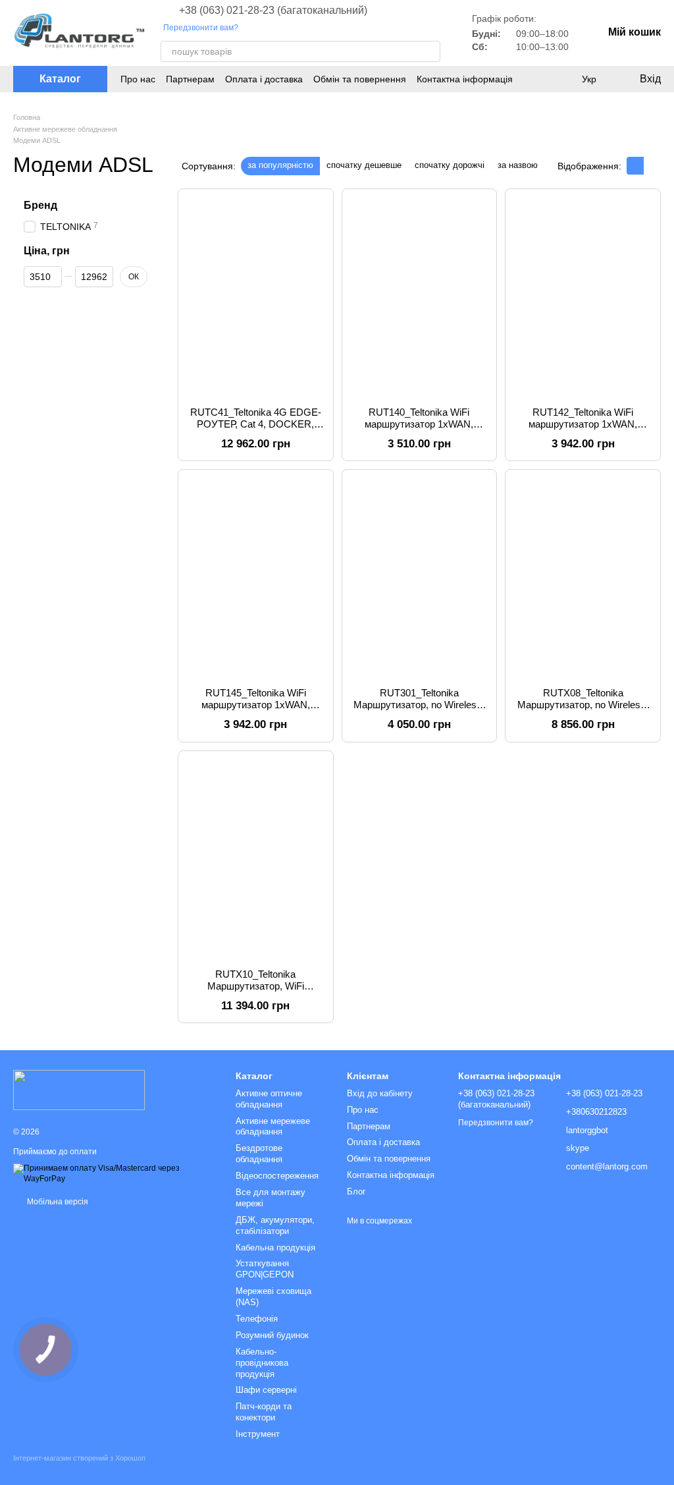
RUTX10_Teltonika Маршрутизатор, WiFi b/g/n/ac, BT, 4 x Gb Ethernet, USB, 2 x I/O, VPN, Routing (255, 991)
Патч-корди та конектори (264, 1411)
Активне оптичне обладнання (269, 1098)
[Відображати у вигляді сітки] (635, 166)
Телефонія (257, 1319)
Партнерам (190, 79)
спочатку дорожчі (449, 165)
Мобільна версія (56, 1201)
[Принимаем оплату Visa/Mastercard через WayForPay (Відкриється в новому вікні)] (114, 1173)
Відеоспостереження (277, 1176)
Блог (356, 1191)
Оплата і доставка (264, 79)
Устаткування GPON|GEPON (265, 1268)
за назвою (518, 165)
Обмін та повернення (359, 79)
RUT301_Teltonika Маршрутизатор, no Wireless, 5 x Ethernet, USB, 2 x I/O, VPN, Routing (418, 710)
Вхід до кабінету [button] (380, 1093)
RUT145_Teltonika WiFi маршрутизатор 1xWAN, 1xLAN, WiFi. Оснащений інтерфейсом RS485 (255, 710)
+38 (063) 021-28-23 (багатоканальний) (273, 10)
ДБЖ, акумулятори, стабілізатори (275, 1225)
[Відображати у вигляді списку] (652, 166)
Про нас (137, 79)
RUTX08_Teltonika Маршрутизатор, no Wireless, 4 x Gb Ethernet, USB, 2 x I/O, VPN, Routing (582, 710)
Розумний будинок (272, 1335)
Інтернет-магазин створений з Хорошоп (79, 1458)
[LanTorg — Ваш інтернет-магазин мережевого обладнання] (79, 1089)
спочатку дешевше (364, 165)
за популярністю (280, 165)
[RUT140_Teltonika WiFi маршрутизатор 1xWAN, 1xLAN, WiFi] (419, 298)
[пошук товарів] (429, 51)
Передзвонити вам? (200, 27)
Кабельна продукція (275, 1247)
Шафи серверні (266, 1390)
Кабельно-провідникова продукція (262, 1363)
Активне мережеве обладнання (273, 1126)
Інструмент (258, 1434)
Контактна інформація (465, 79)
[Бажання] (562, 79)
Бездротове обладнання (259, 1153)
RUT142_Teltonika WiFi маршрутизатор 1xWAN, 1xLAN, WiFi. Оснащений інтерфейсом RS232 (583, 429)
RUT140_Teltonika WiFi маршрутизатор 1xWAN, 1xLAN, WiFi (419, 423)
